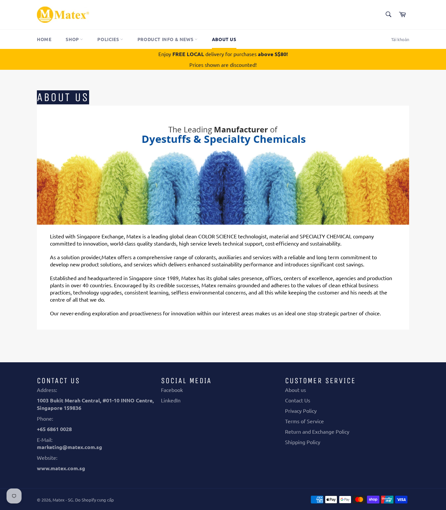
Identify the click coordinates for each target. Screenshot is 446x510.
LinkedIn (171, 400)
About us (224, 39)
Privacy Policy (301, 410)
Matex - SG (63, 499)
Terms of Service (304, 421)
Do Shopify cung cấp (94, 499)
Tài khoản (400, 39)
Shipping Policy (302, 442)
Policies (108, 39)
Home (44, 39)
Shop (73, 39)
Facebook (172, 389)
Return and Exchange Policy (317, 431)
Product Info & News (166, 39)
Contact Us (297, 400)
